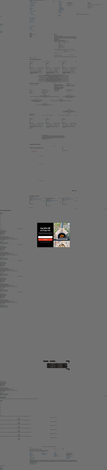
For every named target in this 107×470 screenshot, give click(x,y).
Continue (45, 239)
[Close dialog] (68, 224)
